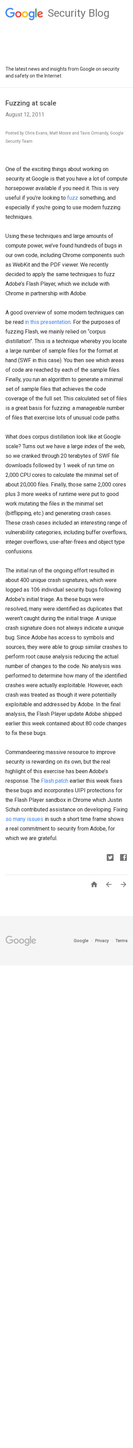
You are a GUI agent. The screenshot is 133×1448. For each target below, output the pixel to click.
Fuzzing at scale (30, 103)
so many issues (24, 819)
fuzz (72, 198)
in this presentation (48, 322)
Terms (122, 940)
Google (81, 940)
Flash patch (54, 781)
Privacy (102, 940)
